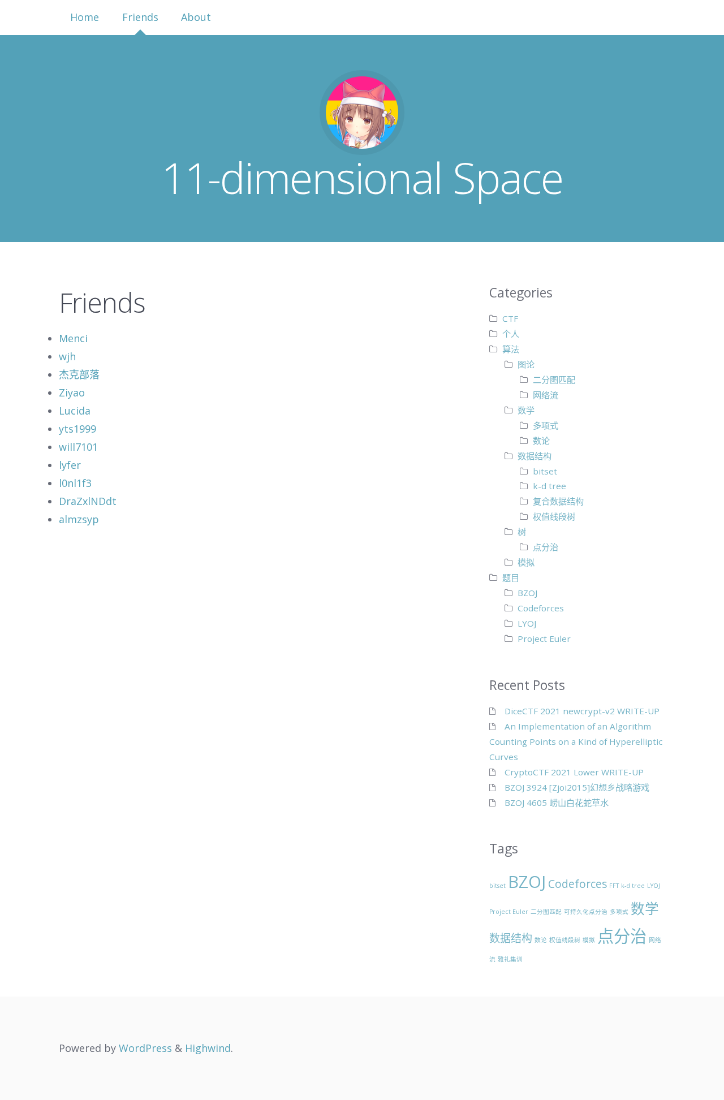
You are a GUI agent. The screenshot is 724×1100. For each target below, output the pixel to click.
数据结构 (534, 455)
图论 (526, 364)
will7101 (78, 447)
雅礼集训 (510, 959)
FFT (614, 886)
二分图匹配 (554, 379)
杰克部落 (79, 374)
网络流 (545, 394)
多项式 (545, 425)
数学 (526, 410)
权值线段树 (554, 516)
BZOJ (527, 592)
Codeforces (541, 608)
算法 (510, 349)
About (196, 17)
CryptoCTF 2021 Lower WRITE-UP (574, 772)
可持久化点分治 (585, 912)
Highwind (208, 1048)
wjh (67, 356)
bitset (545, 471)
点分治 (545, 547)
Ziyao (72, 392)
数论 (541, 440)
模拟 (526, 562)
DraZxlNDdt (88, 501)
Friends (140, 17)
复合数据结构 (558, 501)
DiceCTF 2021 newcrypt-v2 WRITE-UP (582, 711)
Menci (73, 338)
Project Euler (544, 638)
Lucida (74, 410)
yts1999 (77, 428)
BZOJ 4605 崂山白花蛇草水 (557, 802)
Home (84, 17)
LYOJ (527, 623)
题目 (510, 577)
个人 (510, 333)
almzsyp (79, 519)
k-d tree (549, 485)
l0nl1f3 (75, 483)
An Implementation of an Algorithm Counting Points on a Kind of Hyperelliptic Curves (575, 741)
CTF (510, 318)
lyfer (70, 465)
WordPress (145, 1048)
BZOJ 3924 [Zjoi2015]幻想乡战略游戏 (577, 787)
